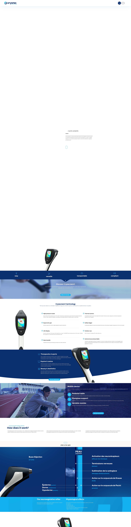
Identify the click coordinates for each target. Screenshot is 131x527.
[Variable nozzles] (69, 404)
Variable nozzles (79, 403)
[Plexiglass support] (69, 399)
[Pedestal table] (69, 394)
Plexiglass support (80, 398)
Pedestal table (78, 393)
